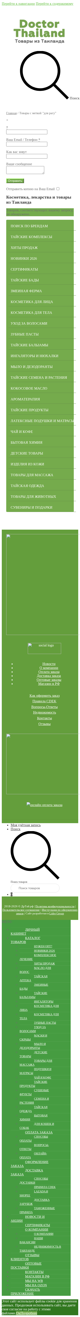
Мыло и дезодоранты (32, 367)
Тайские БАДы (25, 280)
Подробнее (28, 1313)
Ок (18, 1313)
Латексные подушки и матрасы (42, 421)
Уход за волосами (29, 323)
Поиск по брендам (29, 226)
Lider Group (56, 913)
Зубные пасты (25, 334)
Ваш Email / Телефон (23, 140)
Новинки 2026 (24, 258)
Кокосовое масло (29, 388)
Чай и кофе (22, 432)
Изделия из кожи (27, 464)
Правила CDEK (44, 701)
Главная (11, 113)
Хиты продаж (24, 248)
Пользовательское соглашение (21, 909)
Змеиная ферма (26, 291)
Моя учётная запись (26, 825)
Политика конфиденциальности (54, 906)
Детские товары (27, 453)
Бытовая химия (26, 442)
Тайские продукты (29, 410)
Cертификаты (24, 269)
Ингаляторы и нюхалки (34, 356)
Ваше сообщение (19, 164)
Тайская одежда (27, 486)
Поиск (15, 829)
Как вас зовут (16, 152)
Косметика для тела (31, 313)
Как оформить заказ (45, 695)
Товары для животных (33, 496)
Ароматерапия (25, 399)
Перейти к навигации (18, 4)
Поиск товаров (19, 881)
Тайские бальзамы (29, 345)
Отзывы (44, 724)
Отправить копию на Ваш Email (30, 189)
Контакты (44, 718)
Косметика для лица (32, 302)
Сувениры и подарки (31, 507)
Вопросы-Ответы (44, 707)
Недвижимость (44, 712)
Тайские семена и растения (39, 377)
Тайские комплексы (31, 237)
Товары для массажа (32, 475)
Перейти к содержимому (54, 4)
